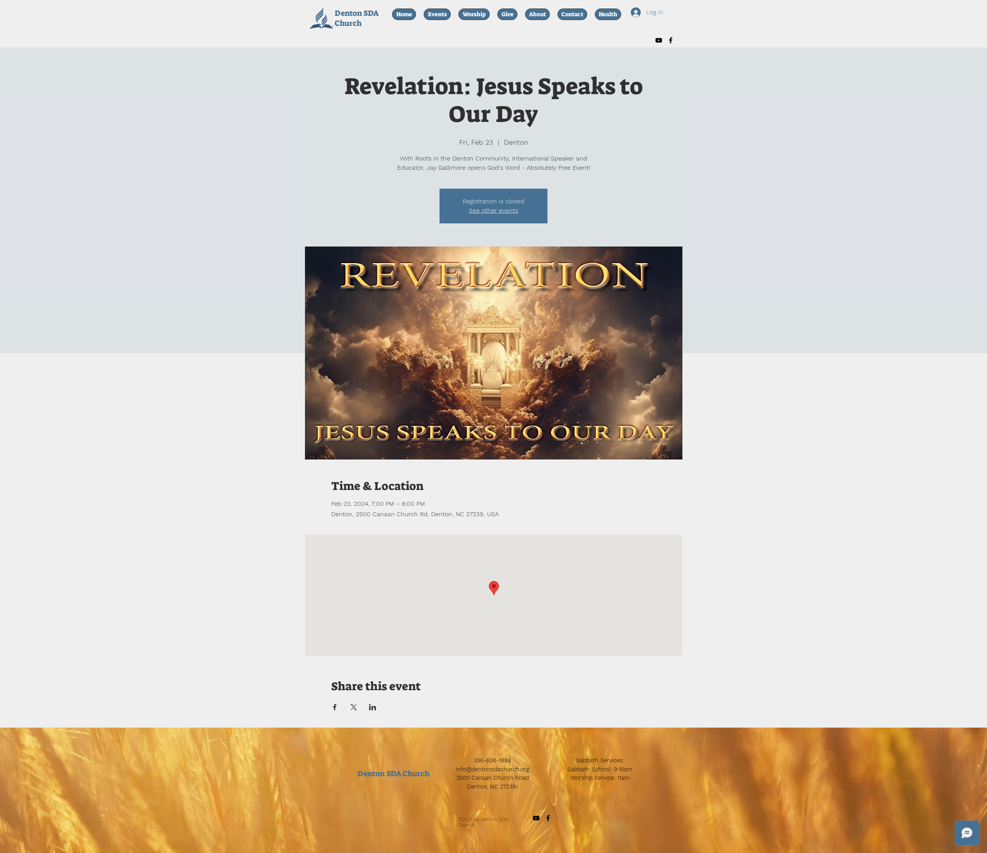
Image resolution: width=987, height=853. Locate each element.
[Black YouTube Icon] (659, 40)
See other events (493, 210)
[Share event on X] (353, 707)
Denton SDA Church (356, 18)
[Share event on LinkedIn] (372, 707)
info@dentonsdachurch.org (492, 769)
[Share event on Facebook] (335, 707)
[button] (608, 14)
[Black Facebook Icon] (671, 40)
